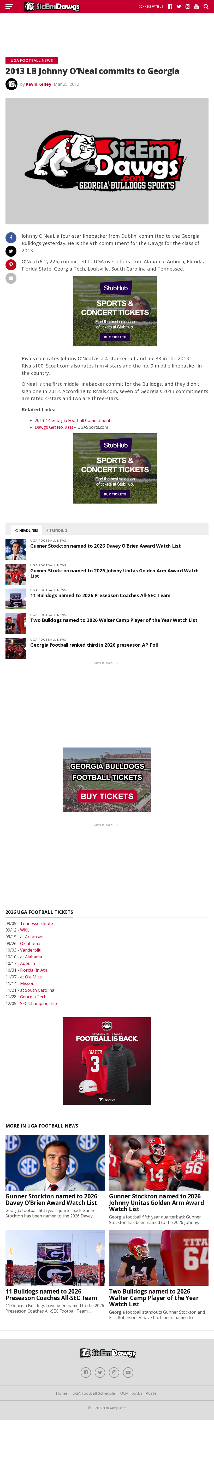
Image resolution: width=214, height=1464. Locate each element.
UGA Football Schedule (93, 1393)
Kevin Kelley (38, 84)
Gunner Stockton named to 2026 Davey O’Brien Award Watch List (105, 545)
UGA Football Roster (139, 1393)
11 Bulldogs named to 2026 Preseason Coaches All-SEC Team (100, 595)
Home (61, 1393)
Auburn (27, 963)
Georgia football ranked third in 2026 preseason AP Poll (94, 644)
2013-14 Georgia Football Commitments (73, 420)
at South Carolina (37, 990)
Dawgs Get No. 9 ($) (54, 427)
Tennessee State (36, 923)
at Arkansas (31, 937)
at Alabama (31, 957)
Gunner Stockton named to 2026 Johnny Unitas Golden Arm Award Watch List (114, 573)
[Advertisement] (107, 28)
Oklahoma (30, 943)
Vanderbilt (30, 950)
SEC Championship (38, 1003)
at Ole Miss (31, 977)
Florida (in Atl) (33, 970)
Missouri (28, 983)
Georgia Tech (33, 997)
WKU (25, 930)
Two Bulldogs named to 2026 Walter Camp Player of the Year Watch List (113, 620)
